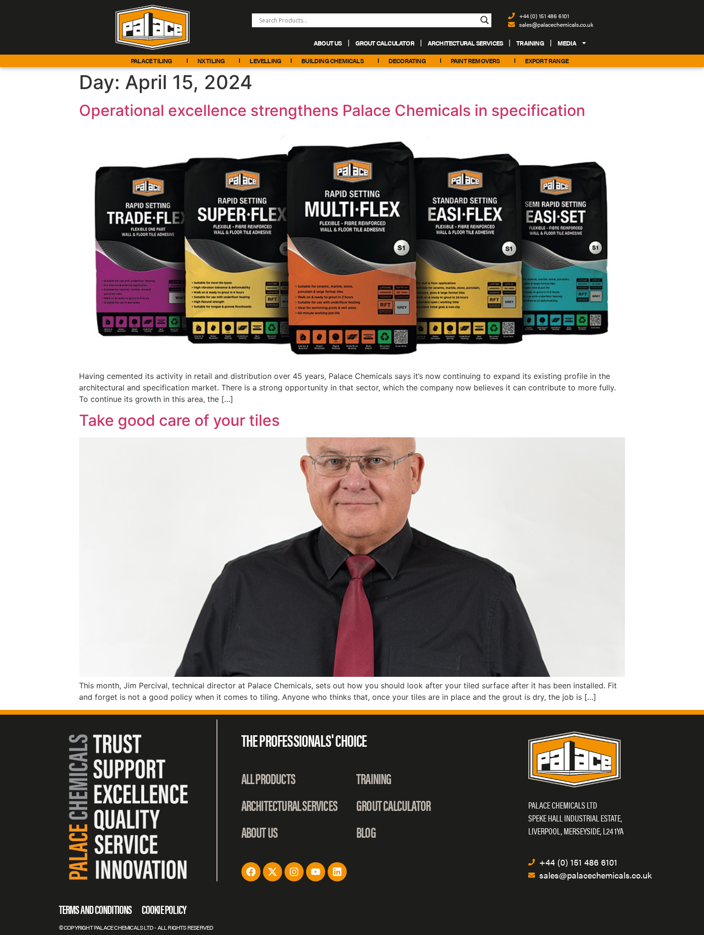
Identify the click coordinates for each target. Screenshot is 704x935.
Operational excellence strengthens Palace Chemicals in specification (332, 110)
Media (566, 42)
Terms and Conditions (95, 909)
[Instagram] (294, 871)
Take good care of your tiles (179, 420)
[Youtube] (315, 871)
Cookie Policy (164, 909)
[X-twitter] (272, 871)
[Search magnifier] (484, 20)
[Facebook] (251, 871)
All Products (268, 778)
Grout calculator (384, 42)
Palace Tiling (151, 60)
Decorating (407, 60)
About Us (328, 42)
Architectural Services (465, 42)
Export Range (546, 60)
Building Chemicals (332, 60)
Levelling (265, 60)
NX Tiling (211, 60)
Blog (366, 831)
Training (530, 42)
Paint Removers (475, 60)
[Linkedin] (337, 871)
